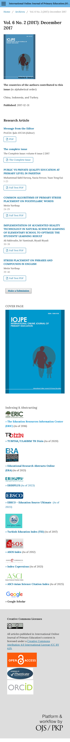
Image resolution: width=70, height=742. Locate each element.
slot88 (23, 740)
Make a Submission (18, 290)
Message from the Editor (19, 128)
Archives (20, 11)
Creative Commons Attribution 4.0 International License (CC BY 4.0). (33, 645)
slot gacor (14, 740)
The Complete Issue (20, 159)
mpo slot (32, 740)
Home (7, 11)
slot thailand (44, 740)
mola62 (4, 740)
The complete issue (15, 149)
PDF (11, 139)
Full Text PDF (16, 187)
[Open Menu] (3, 3)
